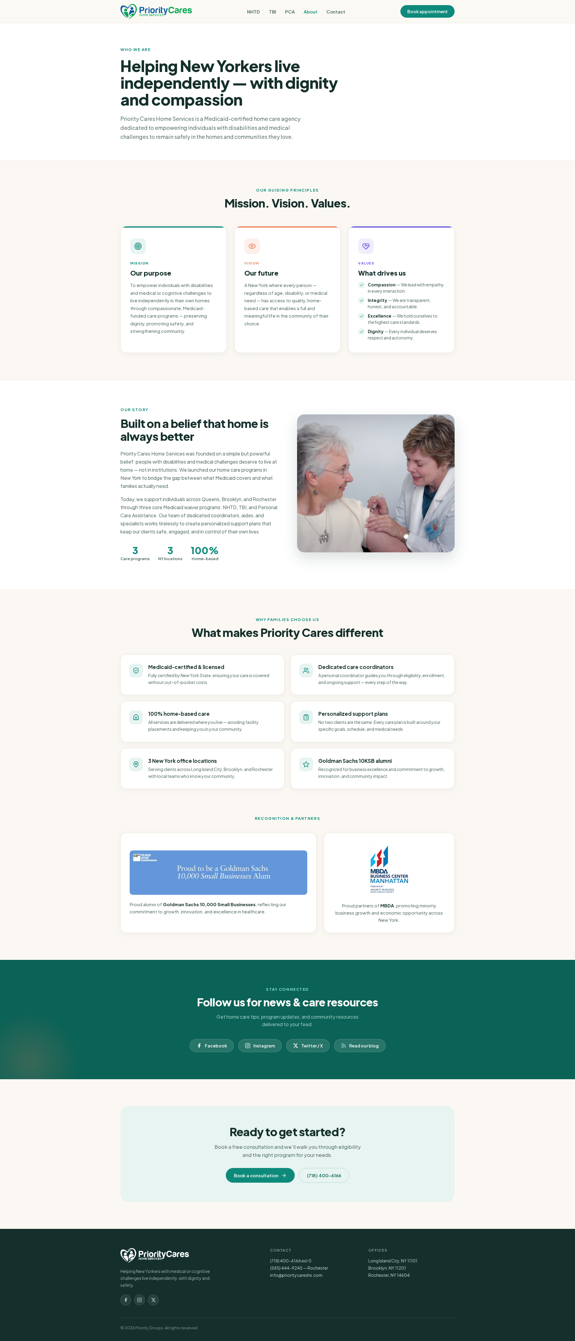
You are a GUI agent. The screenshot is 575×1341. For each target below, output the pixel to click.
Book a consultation (256, 1175)
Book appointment (427, 11)
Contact (335, 11)
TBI (272, 11)
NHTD (253, 11)
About (310, 11)
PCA (290, 11)
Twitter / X (312, 1045)
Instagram (264, 1045)
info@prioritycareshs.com (296, 1275)
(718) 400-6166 (324, 1175)
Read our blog (364, 1045)
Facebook (216, 1045)
